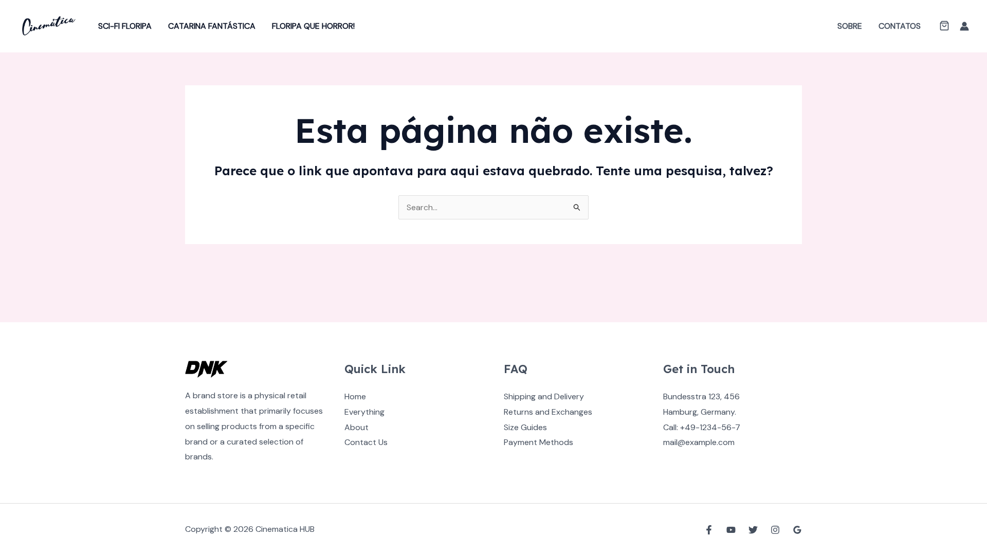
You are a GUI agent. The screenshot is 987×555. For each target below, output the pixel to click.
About (356, 427)
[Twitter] (753, 529)
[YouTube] (731, 529)
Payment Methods (538, 442)
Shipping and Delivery (544, 396)
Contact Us (366, 442)
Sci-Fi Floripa (125, 26)
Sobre (849, 26)
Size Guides (525, 427)
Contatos (900, 26)
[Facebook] (709, 529)
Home (355, 396)
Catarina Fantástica (211, 26)
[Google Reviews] (797, 529)
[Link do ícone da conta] (964, 26)
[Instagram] (775, 529)
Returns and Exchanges (548, 411)
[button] (944, 27)
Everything (364, 411)
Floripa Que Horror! (313, 26)
